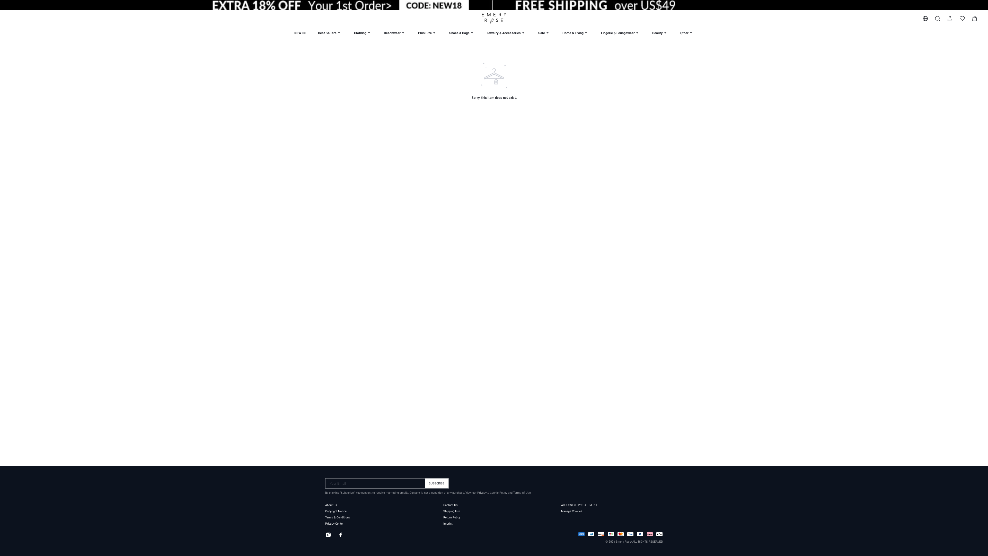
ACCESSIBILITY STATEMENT (579, 505)
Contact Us (450, 505)
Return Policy (451, 517)
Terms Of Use (522, 492)
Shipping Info (451, 511)
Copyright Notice (336, 511)
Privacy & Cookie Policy (492, 492)
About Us (331, 505)
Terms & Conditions (337, 517)
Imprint (448, 523)
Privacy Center (334, 523)
